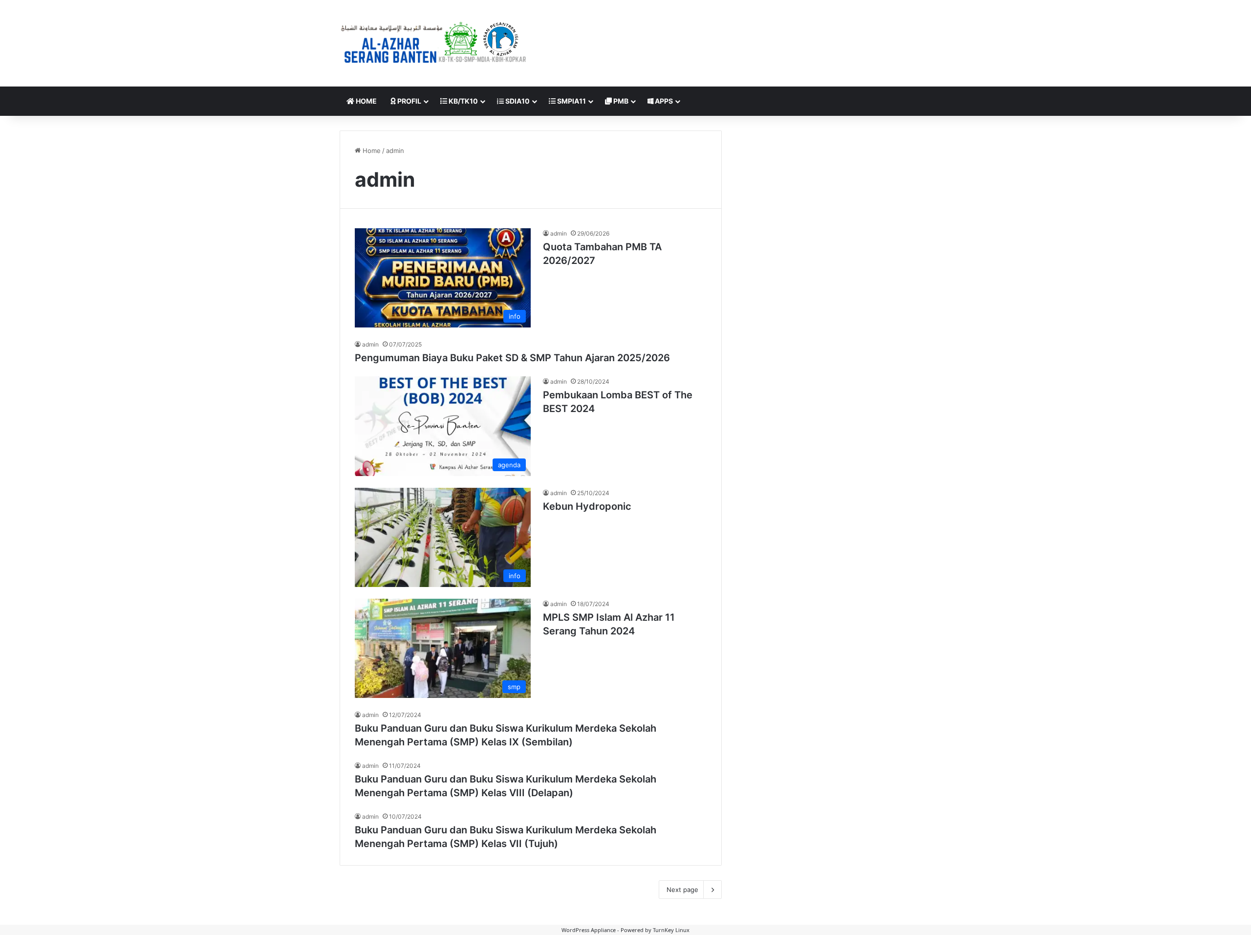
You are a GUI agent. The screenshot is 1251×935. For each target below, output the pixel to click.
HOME (365, 101)
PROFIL (408, 101)
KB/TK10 (462, 101)
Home (371, 150)
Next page (682, 889)
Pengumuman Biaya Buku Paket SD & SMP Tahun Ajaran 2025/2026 (512, 358)
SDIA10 (517, 101)
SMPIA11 (571, 101)
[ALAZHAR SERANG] (434, 43)
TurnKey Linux (671, 930)
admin (558, 233)
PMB (620, 101)
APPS (663, 101)
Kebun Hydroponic (587, 506)
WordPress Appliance (588, 930)
